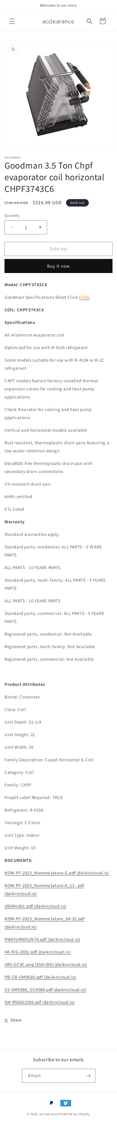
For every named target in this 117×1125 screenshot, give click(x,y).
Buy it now (58, 266)
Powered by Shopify (74, 1114)
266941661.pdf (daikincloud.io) (35, 906)
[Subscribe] (88, 1076)
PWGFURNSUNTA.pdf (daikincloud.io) (42, 939)
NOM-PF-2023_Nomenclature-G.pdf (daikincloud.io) (56, 873)
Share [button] (16, 1020)
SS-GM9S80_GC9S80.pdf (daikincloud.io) (45, 989)
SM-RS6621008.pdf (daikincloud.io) (39, 1002)
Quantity (12, 215)
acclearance (48, 1114)
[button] (12, 21)
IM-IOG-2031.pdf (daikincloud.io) (37, 952)
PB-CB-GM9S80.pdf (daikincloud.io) (40, 977)
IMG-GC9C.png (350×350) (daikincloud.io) (45, 964)
